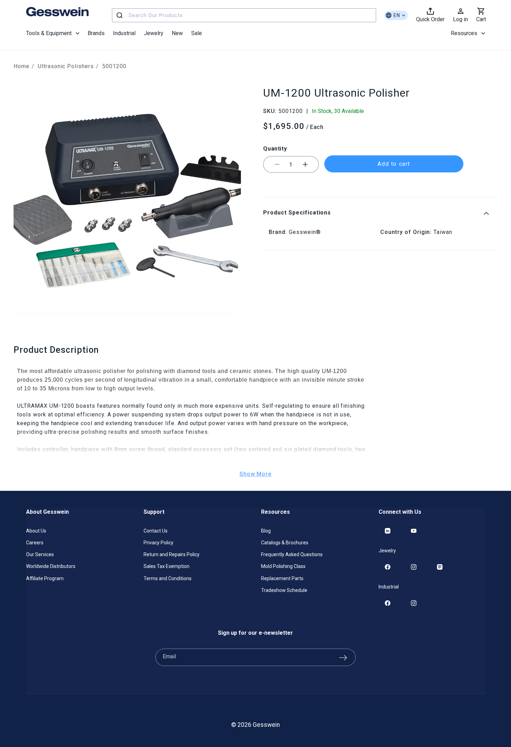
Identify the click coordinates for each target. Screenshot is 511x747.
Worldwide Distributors (50, 566)
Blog (266, 531)
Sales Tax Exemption (166, 566)
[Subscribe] (343, 657)
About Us (36, 531)
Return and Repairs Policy (172, 554)
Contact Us (156, 531)
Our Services (40, 554)
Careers (34, 542)
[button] (52, 33)
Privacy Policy (158, 542)
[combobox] (244, 15)
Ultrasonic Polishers (66, 66)
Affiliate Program (45, 578)
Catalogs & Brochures (284, 542)
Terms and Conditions (168, 578)
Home (22, 66)
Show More (256, 474)
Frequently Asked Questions (292, 554)
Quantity (275, 148)
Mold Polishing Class (283, 566)
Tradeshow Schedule (284, 590)
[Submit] (120, 15)
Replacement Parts (282, 578)
